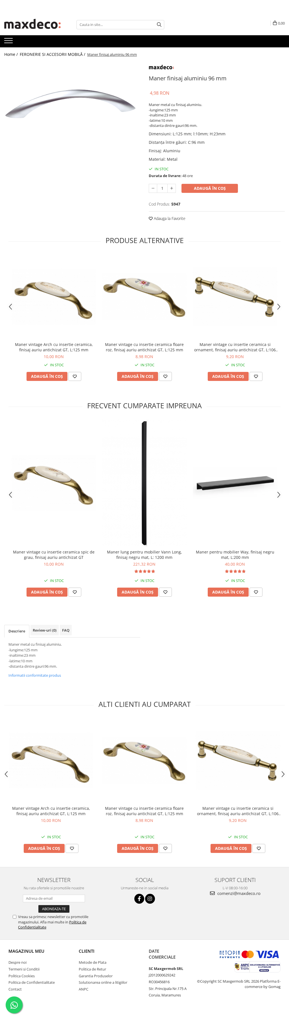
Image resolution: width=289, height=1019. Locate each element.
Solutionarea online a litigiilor (103, 982)
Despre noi (17, 962)
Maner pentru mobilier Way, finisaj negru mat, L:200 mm (235, 554)
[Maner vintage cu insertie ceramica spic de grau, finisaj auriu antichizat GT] (54, 483)
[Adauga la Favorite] (74, 376)
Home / (11, 54)
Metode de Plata (92, 962)
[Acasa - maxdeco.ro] (32, 24)
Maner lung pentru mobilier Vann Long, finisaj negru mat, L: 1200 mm (144, 554)
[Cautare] (159, 24)
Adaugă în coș (210, 188)
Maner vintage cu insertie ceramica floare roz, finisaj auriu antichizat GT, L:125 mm (144, 347)
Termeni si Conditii (24, 969)
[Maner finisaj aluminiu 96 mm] (72, 112)
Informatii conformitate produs (34, 675)
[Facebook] (139, 899)
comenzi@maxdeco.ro (238, 893)
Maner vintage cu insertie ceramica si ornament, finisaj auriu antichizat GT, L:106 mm (235, 347)
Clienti (87, 951)
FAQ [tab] (65, 630)
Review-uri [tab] (44, 630)
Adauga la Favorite (169, 218)
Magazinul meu (26, 951)
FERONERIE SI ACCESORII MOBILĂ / (53, 54)
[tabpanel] (72, 112)
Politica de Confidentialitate (31, 982)
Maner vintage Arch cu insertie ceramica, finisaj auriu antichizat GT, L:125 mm (54, 347)
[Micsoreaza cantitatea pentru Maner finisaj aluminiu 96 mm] (153, 188)
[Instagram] (150, 899)
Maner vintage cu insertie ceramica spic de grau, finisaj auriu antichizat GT (54, 554)
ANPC (83, 989)
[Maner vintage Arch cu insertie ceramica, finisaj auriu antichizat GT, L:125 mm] (54, 297)
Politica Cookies (21, 975)
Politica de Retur (92, 969)
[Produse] (9, 42)
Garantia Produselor (96, 975)
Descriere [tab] (16, 631)
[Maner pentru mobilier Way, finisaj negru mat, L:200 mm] (235, 483)
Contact (15, 989)
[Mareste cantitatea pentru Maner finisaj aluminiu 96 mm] (171, 188)
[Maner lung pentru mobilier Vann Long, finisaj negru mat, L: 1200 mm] (144, 483)
